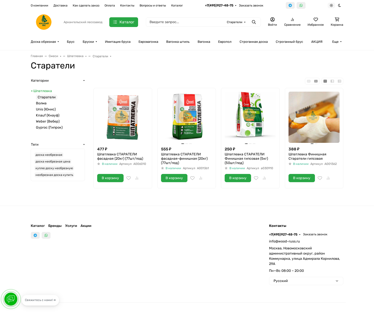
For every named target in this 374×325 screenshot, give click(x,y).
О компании (39, 5)
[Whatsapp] (301, 5)
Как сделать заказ (86, 5)
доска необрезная (48, 155)
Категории (40, 80)
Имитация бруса (118, 42)
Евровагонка (148, 42)
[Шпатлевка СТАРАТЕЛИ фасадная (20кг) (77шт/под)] (122, 117)
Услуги (71, 226)
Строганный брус (289, 42)
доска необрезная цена (52, 161)
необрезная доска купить (54, 175)
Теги (35, 144)
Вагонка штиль (177, 42)
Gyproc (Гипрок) (49, 127)
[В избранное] (128, 178)
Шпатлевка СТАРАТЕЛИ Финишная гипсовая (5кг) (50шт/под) (246, 158)
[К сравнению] (137, 178)
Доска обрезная (43, 42)
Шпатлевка (42, 91)
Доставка (60, 5)
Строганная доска (254, 42)
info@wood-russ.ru (284, 241)
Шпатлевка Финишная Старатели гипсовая (307, 156)
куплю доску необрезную (54, 168)
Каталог (177, 5)
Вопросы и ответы (153, 5)
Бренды (55, 226)
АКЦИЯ (316, 42)
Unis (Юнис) (46, 109)
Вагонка (204, 42)
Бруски (88, 42)
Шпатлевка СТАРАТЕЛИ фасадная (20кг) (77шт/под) (120, 156)
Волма (41, 103)
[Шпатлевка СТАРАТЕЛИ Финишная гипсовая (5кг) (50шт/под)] (250, 117)
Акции (86, 226)
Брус (70, 42)
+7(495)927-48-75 (219, 5)
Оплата (110, 5)
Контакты (127, 5)
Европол (225, 42)
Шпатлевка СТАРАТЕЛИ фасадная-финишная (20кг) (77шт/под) (184, 158)
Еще (335, 42)
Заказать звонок (251, 5)
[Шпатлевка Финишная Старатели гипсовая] (314, 117)
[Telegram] (290, 5)
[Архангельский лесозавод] (44, 22)
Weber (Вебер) (48, 121)
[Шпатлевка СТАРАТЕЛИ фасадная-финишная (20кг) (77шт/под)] (186, 117)
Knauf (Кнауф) (47, 115)
